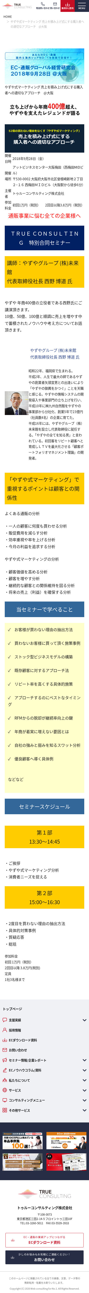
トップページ (12, 1008)
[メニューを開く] (82, 6)
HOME (7, 16)
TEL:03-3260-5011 (31, 1223)
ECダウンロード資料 (23, 1040)
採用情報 (15, 1030)
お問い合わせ (18, 1050)
